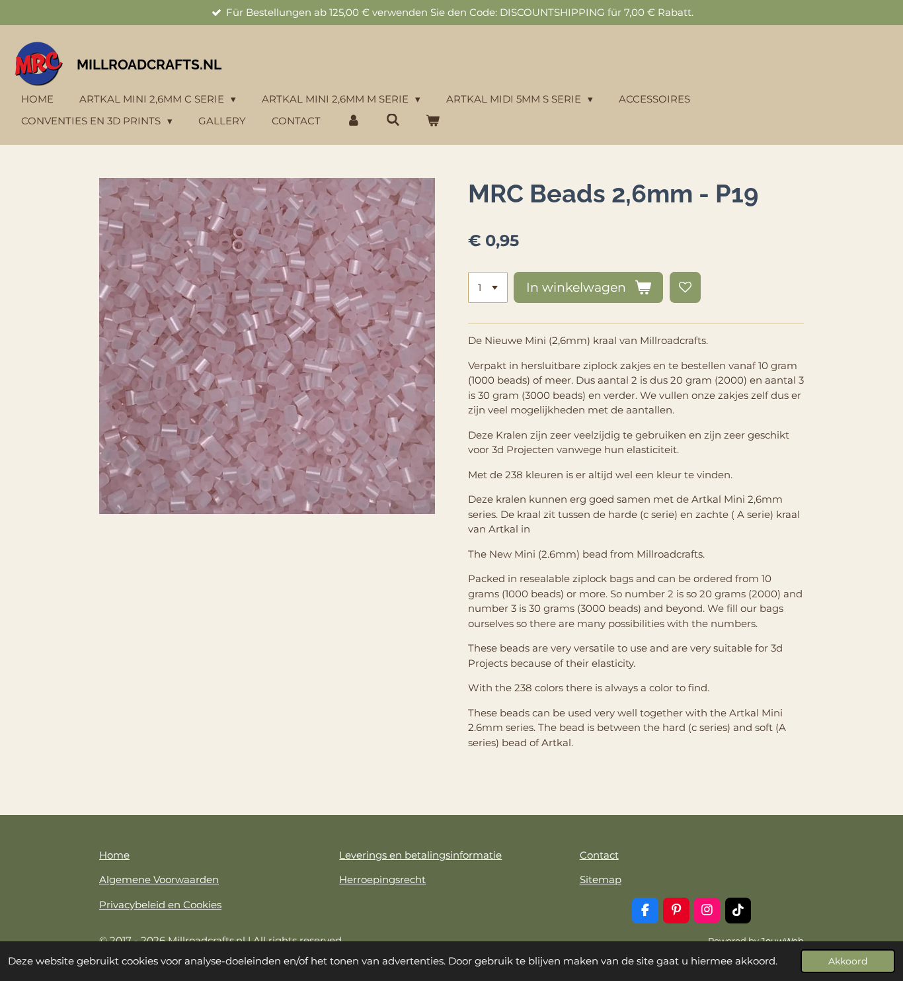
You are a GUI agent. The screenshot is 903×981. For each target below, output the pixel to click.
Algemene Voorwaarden (159, 879)
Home (114, 855)
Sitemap (600, 879)
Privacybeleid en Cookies (160, 904)
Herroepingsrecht (382, 879)
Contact (599, 855)
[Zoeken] (393, 120)
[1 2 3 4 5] (488, 287)
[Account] (353, 121)
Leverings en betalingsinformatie (420, 855)
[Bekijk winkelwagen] (433, 121)
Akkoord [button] (847, 961)
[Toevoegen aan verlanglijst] (685, 287)
